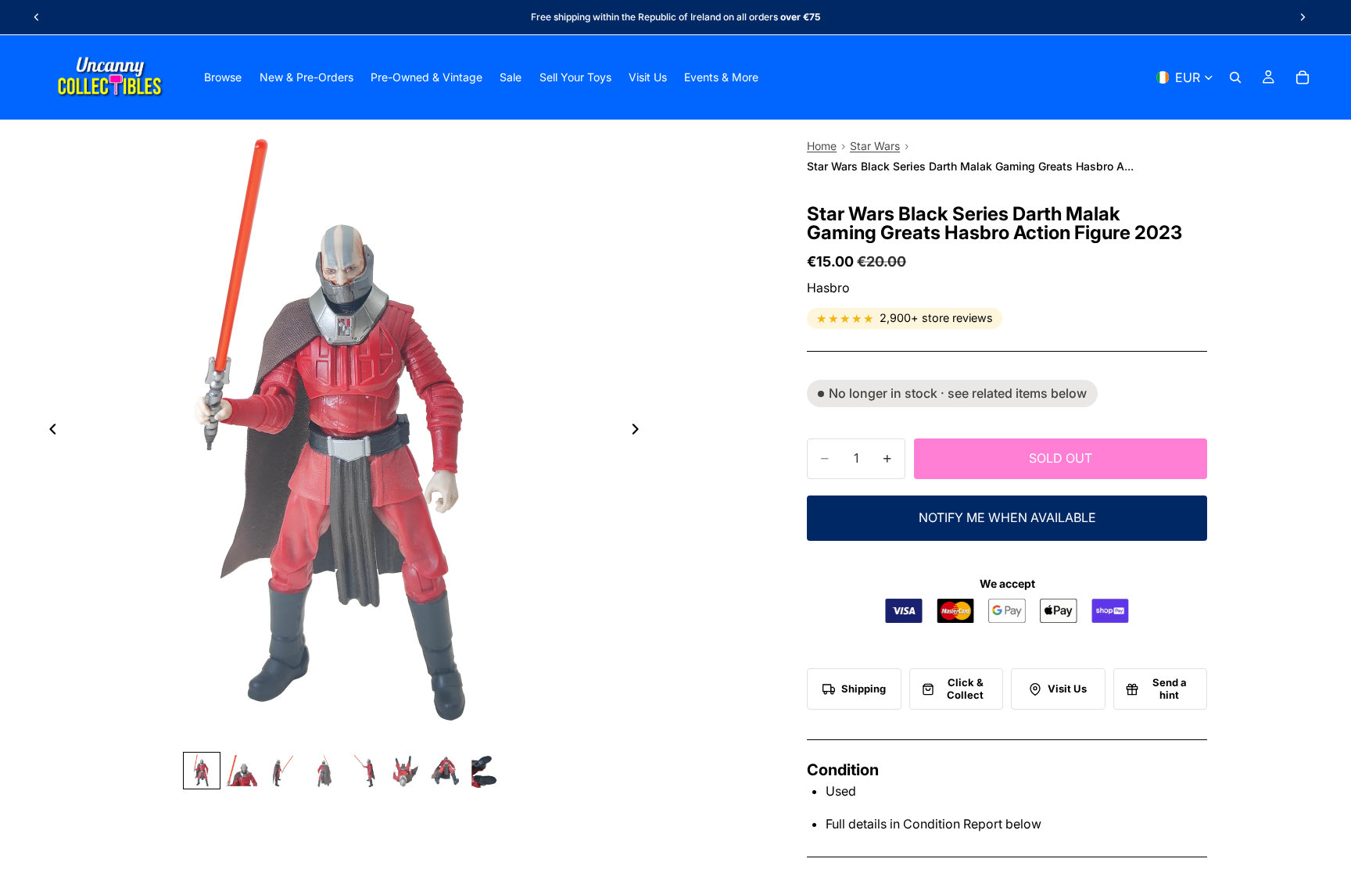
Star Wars (875, 145)
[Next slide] (1302, 17)
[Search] (1235, 77)
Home (822, 145)
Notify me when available (1007, 517)
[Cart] (1302, 77)
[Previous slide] (37, 17)
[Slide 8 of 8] (486, 770)
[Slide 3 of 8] (283, 770)
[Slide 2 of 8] (242, 770)
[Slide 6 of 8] (405, 770)
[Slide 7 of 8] (445, 770)
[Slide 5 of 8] (364, 770)
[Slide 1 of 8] (202, 770)
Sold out (1060, 458)
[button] (854, 689)
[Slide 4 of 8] (323, 770)
